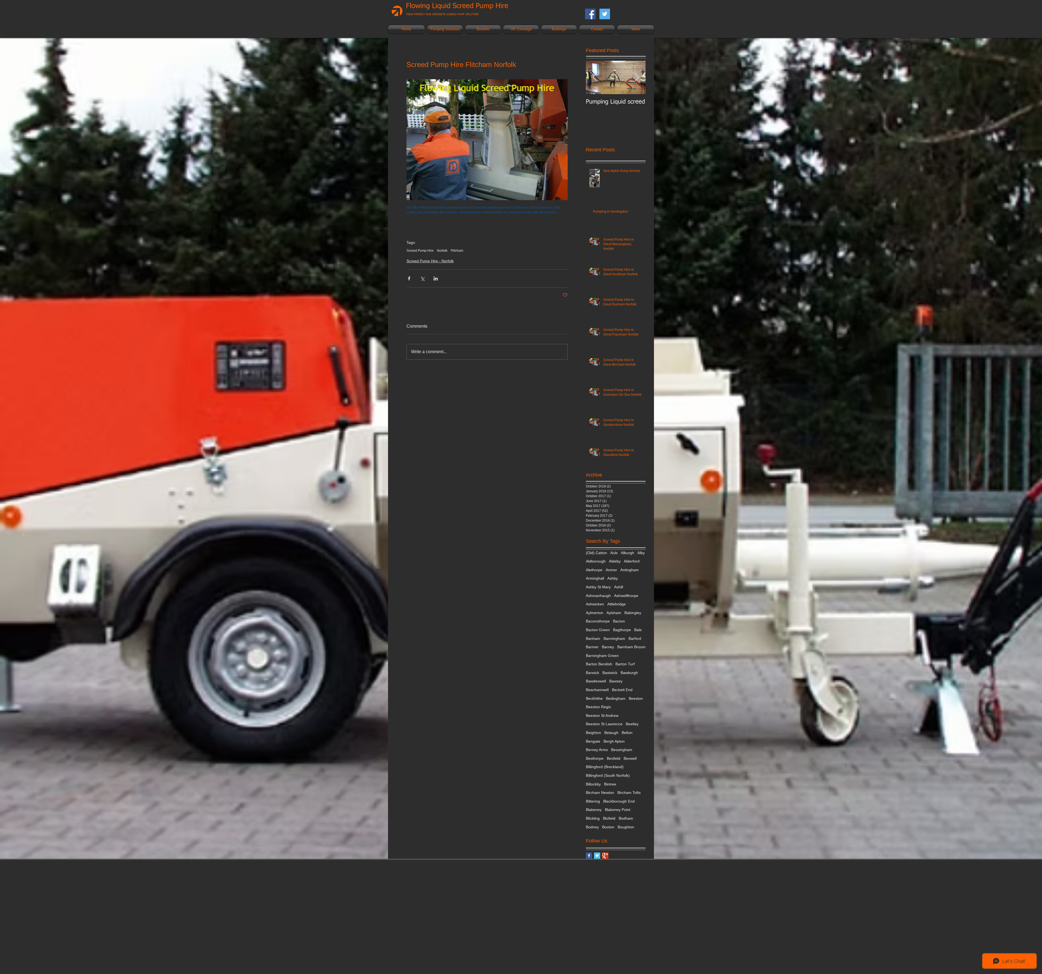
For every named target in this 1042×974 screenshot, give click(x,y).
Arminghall (595, 578)
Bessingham (621, 750)
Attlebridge (616, 604)
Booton (608, 827)
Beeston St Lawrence (604, 724)
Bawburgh (629, 672)
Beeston (636, 698)
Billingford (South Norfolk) (608, 775)
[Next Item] (636, 77)
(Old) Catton (596, 553)
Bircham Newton (600, 792)
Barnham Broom (631, 647)
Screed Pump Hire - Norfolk (430, 261)
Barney (608, 647)
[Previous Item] (594, 77)
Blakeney (594, 809)
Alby (641, 553)
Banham (593, 638)
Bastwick (609, 672)
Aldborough (596, 561)
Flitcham (457, 251)
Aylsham (613, 613)
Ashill (618, 587)
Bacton (619, 621)
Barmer (592, 647)
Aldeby (615, 561)
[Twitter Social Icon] (604, 14)
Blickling (593, 818)
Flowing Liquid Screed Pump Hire (457, 6)
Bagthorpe (622, 630)
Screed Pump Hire (420, 251)
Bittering (593, 801)
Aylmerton (594, 613)
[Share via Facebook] (409, 278)
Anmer (611, 570)
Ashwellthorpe (626, 595)
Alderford (632, 561)
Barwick (592, 672)
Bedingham (615, 698)
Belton (627, 732)
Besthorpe (594, 758)
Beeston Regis (598, 707)
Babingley (632, 613)
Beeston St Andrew (602, 715)
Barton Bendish (599, 664)
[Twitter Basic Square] (597, 855)
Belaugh (611, 732)
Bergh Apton (614, 741)
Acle (614, 553)
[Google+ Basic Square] (605, 855)
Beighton (593, 732)
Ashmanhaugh (598, 595)
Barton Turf (625, 664)
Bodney (592, 827)
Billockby (593, 784)
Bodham (626, 818)
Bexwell (630, 758)
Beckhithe (594, 698)
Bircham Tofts (629, 792)
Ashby (612, 578)
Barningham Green (602, 655)
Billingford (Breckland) (605, 767)
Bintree (610, 784)
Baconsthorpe (598, 621)
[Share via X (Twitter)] (422, 278)
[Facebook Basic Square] (589, 855)
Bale (638, 630)
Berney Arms (597, 750)
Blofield (609, 818)
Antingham (629, 570)
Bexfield (613, 758)
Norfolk (442, 251)
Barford (634, 638)
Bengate (593, 741)
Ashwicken (595, 604)
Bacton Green (598, 630)
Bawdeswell (596, 681)
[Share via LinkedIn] (435, 278)
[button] (445, 29)
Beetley (632, 724)
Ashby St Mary (598, 587)
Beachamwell (597, 690)
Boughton (626, 827)
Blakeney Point (617, 809)
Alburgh (627, 553)
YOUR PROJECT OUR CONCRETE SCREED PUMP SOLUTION (442, 14)
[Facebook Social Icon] (590, 14)
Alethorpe (594, 570)
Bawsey (615, 681)
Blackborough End (619, 801)
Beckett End (622, 690)
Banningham (614, 638)
